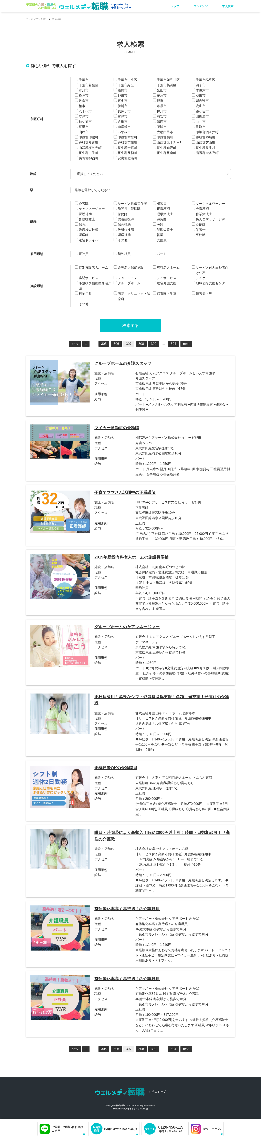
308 (141, 344)
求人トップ (159, 1091)
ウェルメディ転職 (36, 19)
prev (75, 344)
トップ (175, 6)
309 (153, 344)
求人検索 (227, 6)
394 (173, 344)
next (186, 344)
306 (116, 344)
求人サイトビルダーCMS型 (135, 1109)
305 (104, 344)
